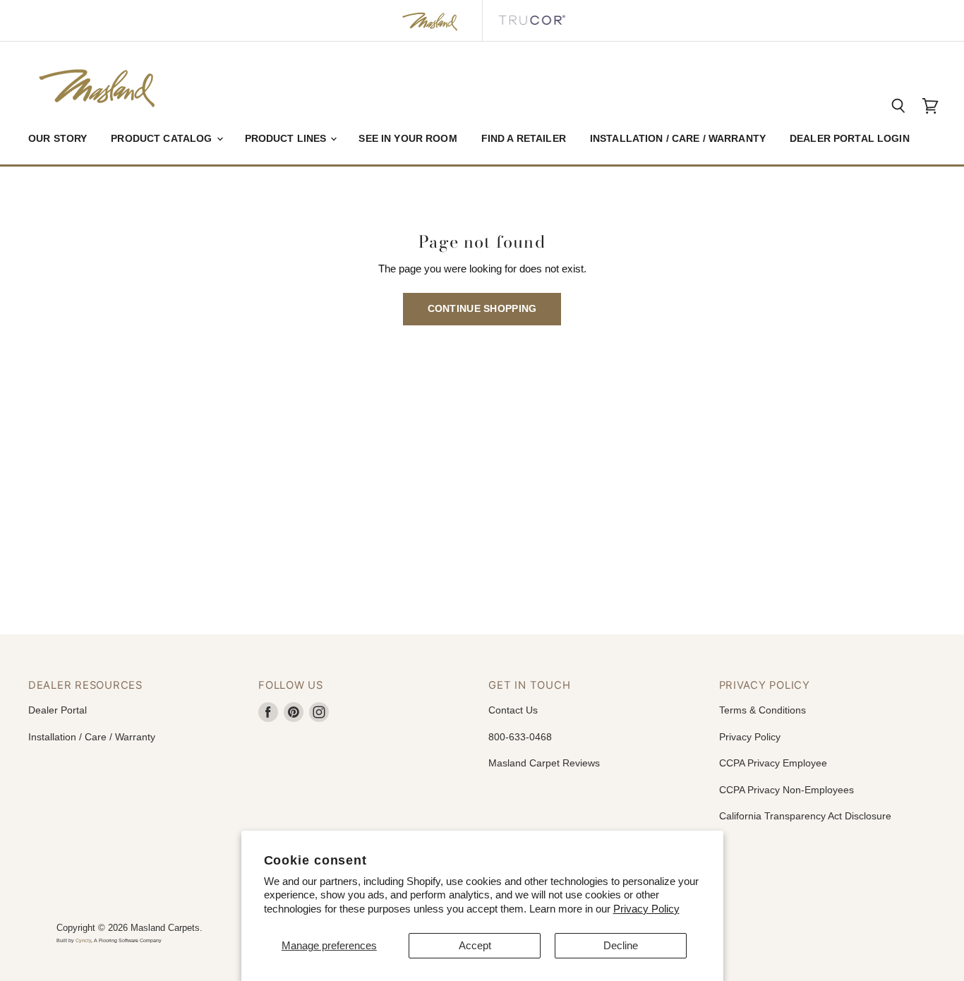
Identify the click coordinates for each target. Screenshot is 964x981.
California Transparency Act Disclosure (805, 815)
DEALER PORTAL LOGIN (850, 138)
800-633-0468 (520, 736)
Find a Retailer (523, 138)
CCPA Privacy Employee (773, 763)
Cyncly (83, 940)
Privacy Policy (646, 909)
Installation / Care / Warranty (678, 138)
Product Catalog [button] (163, 138)
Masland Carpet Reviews (544, 763)
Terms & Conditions (762, 710)
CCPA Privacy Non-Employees (786, 789)
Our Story (57, 138)
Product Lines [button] (287, 138)
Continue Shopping (482, 308)
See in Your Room (408, 138)
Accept (475, 945)
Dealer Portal (57, 710)
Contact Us (513, 710)
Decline (620, 945)
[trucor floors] (531, 20)
